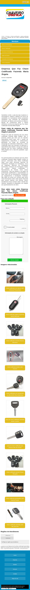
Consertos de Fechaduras (7, 52)
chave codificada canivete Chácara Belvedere (15, 341)
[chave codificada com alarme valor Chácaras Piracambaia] (15, 277)
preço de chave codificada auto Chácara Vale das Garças (15, 446)
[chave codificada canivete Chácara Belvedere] (15, 329)
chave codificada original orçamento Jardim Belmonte (15, 315)
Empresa (15, 559)
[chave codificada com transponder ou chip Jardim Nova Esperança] (15, 382)
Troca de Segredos (6, 62)
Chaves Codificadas (6, 48)
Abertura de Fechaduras (7, 44)
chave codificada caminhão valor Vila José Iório (15, 525)
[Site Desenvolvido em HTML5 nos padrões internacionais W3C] (12, 588)
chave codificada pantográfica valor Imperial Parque (15, 499)
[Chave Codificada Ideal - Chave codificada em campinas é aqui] (15, 14)
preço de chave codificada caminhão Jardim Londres (15, 420)
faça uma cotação (19, 195)
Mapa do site (15, 578)
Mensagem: (20, 237)
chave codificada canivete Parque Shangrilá (15, 473)
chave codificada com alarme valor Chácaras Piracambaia (15, 289)
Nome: (8, 208)
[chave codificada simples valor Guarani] (15, 356)
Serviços (15, 41)
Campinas (8, 538)
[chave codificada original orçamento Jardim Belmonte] (15, 303)
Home (15, 555)
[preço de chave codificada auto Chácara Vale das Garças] (15, 434)
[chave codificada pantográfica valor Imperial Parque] (15, 487)
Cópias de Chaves (6, 55)
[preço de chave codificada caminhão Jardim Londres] (15, 408)
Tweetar (4, 80)
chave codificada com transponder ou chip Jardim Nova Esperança (15, 394)
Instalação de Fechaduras (7, 59)
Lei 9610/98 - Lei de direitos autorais (21, 548)
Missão (15, 564)
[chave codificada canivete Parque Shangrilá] (15, 461)
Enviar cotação (15, 260)
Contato (15, 573)
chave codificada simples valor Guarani (15, 367)
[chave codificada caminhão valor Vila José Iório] (15, 513)
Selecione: (8, 535)
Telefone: (22, 219)
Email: (8, 213)
